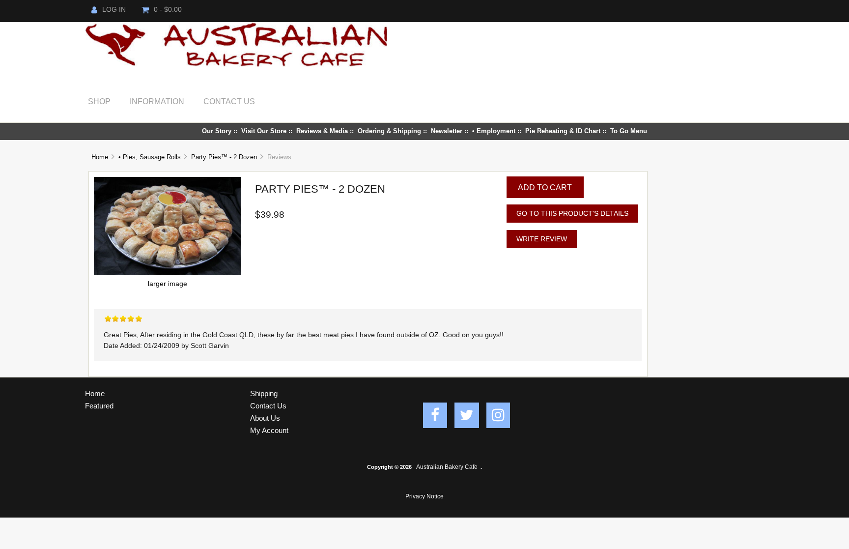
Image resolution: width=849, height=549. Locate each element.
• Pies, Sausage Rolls (149, 157)
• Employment (493, 131)
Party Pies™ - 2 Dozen (224, 157)
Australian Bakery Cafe (447, 466)
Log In (114, 9)
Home (99, 157)
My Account (269, 430)
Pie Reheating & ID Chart (562, 131)
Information (157, 101)
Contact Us (229, 101)
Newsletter (446, 131)
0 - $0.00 (168, 9)
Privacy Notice (424, 496)
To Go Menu (628, 131)
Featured (99, 406)
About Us (265, 418)
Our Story (216, 131)
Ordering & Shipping (389, 131)
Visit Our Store (263, 131)
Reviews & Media (322, 131)
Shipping (264, 393)
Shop (99, 101)
